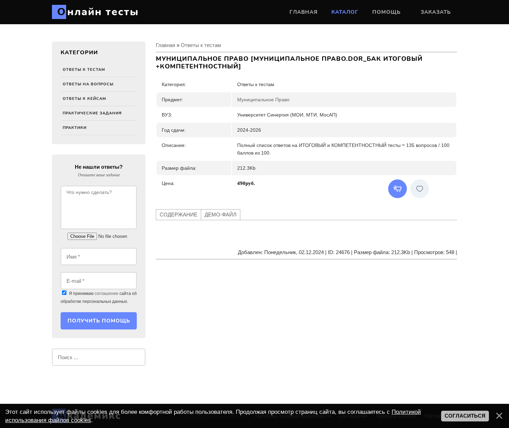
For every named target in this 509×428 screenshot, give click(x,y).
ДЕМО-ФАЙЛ (220, 214)
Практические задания (92, 113)
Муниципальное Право (263, 99)
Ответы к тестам (84, 69)
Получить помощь (99, 320)
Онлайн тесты (98, 12)
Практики (75, 127)
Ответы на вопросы (88, 84)
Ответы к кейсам (84, 98)
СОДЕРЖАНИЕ (178, 214)
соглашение (106, 293)
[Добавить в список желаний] (419, 188)
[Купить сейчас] (397, 188)
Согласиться (465, 416)
